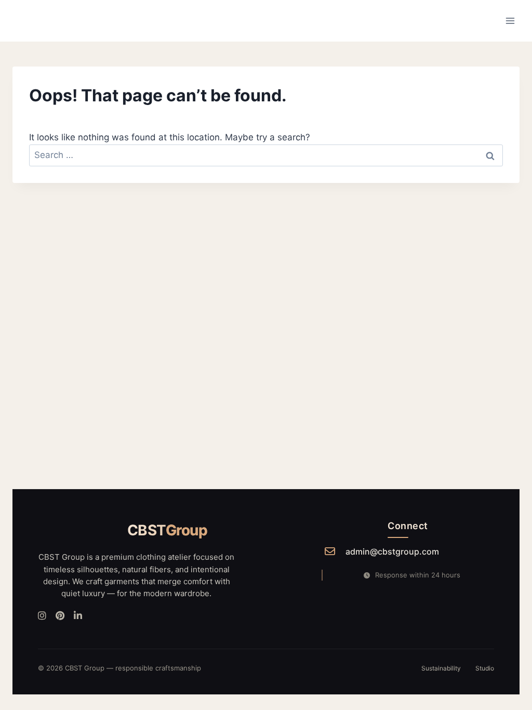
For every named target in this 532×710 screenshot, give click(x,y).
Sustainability (441, 668)
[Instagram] (42, 616)
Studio (484, 668)
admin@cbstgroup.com (392, 551)
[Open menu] (510, 20)
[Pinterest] (60, 616)
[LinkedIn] (78, 616)
